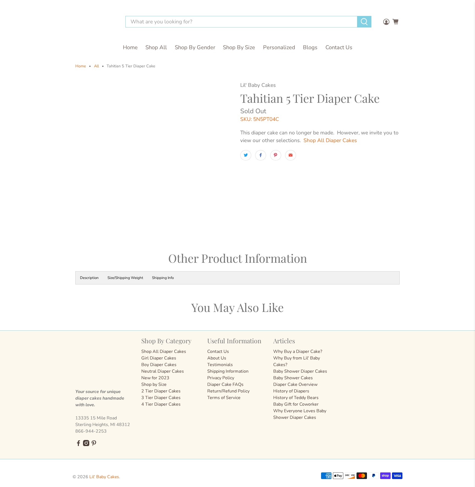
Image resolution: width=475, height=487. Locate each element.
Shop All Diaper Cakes (330, 140)
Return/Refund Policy (228, 391)
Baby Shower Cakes (293, 378)
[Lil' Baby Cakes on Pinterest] (94, 445)
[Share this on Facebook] (260, 155)
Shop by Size (154, 384)
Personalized (279, 47)
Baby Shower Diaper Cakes (300, 371)
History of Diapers (291, 391)
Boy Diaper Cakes (158, 365)
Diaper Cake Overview (295, 384)
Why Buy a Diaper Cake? (297, 351)
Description (89, 277)
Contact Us (338, 47)
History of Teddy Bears (296, 398)
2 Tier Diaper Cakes (161, 391)
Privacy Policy (220, 378)
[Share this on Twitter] (245, 155)
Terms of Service (224, 398)
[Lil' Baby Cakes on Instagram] (86, 445)
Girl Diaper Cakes (158, 358)
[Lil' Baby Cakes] (95, 22)
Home (130, 47)
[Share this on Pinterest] (275, 155)
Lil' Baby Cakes (104, 477)
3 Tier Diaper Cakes (161, 398)
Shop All (156, 47)
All (96, 66)
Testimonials (220, 365)
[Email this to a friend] (290, 155)
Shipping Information (227, 371)
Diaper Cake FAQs (225, 384)
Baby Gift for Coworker (296, 404)
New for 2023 (155, 378)
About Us (216, 358)
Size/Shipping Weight (125, 277)
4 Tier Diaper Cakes (161, 404)
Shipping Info (163, 277)
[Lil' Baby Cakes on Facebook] (78, 445)
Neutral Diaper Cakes (162, 371)
